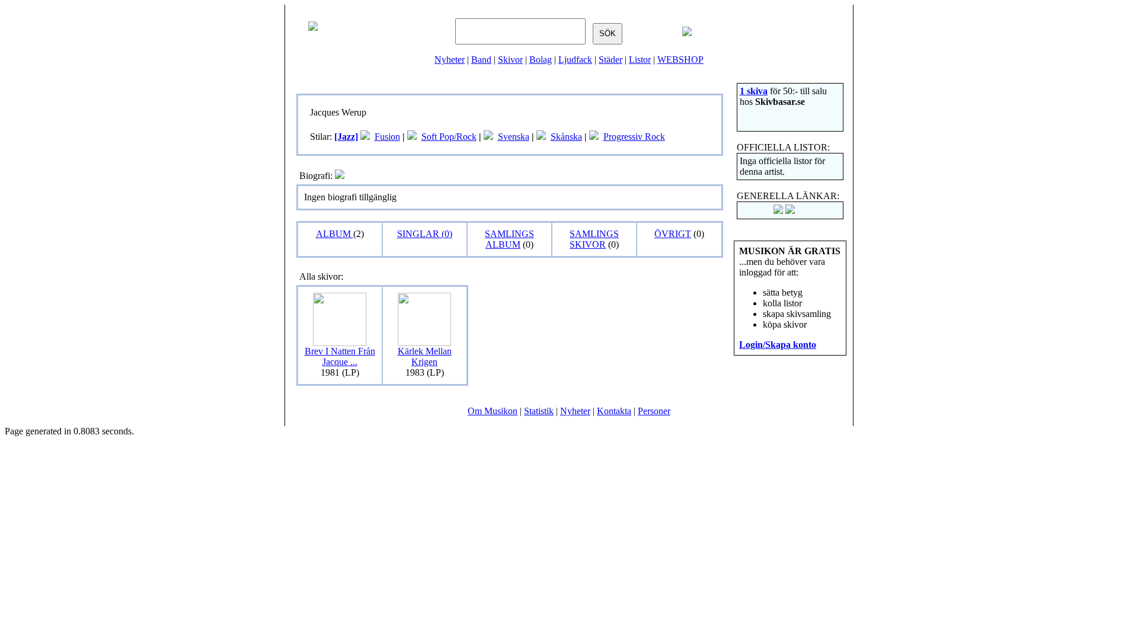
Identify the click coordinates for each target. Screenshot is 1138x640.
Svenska (513, 137)
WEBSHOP (680, 60)
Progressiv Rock (634, 137)
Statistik (539, 411)
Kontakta (614, 411)
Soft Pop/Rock (449, 137)
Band (481, 60)
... (340, 356)
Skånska (566, 137)
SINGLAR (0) (424, 234)
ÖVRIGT (672, 234)
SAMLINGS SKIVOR (594, 239)
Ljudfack (575, 60)
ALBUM (334, 234)
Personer (654, 411)
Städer (610, 60)
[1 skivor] (365, 137)
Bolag (540, 60)
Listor (640, 60)
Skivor (510, 60)
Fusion (387, 137)
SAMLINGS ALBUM (509, 239)
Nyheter (449, 60)
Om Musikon (492, 411)
